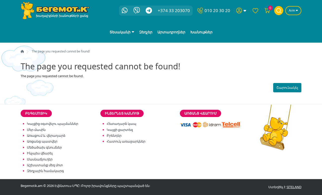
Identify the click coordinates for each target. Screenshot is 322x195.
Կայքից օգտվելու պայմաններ (52, 123)
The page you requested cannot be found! (61, 51)
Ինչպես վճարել (40, 153)
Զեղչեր (145, 32)
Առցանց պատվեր (42, 141)
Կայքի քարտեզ (120, 129)
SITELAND (294, 187)
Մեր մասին (36, 129)
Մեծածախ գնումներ (44, 147)
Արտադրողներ (171, 32)
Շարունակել (287, 87)
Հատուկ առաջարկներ (126, 141)
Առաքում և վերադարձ (46, 135)
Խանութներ (201, 32)
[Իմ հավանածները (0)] (255, 10)
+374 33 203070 (174, 10)
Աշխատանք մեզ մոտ (45, 165)
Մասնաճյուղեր (40, 159)
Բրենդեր (114, 135)
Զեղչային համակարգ (45, 171)
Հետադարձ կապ (121, 123)
